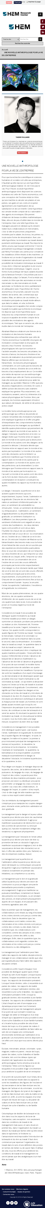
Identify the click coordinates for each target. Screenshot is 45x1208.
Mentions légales (22, 1189)
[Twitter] (12, 1203)
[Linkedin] (16, 1203)
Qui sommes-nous (8, 1189)
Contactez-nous (8, 1194)
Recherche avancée (22, 43)
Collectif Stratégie (9, 1192)
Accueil (5, 50)
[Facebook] (8, 1203)
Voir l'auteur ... (22, 152)
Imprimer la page (34, 2)
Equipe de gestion (24, 1192)
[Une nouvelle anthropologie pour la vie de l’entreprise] (20, 77)
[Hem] (22, 27)
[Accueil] (19, 14)
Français (18, 2)
